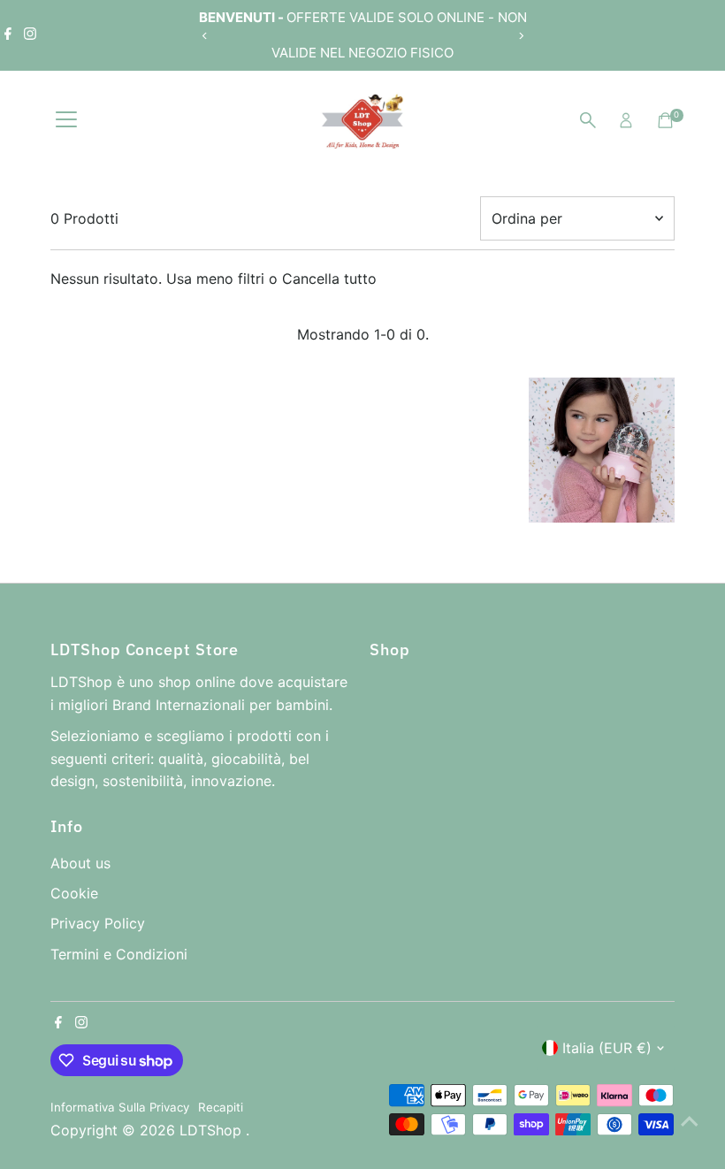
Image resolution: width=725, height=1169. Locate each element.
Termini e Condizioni (118, 954)
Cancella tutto (329, 278)
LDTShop (212, 1130)
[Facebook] (8, 35)
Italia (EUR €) (607, 1048)
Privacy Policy (97, 923)
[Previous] (205, 36)
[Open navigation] (66, 120)
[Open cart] (665, 120)
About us (80, 863)
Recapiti (220, 1107)
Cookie (74, 893)
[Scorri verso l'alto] (689, 1120)
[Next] (520, 36)
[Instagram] (30, 35)
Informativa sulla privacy (119, 1107)
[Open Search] (588, 120)
